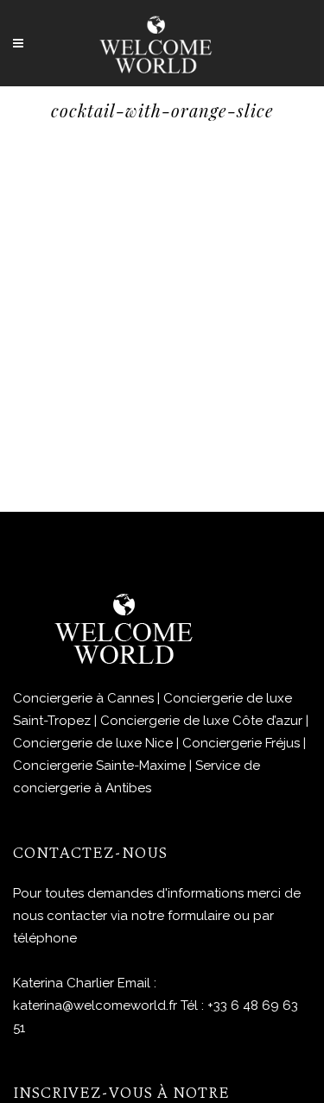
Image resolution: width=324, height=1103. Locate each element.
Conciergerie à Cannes (83, 698)
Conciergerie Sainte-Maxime (99, 765)
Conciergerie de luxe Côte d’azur (201, 720)
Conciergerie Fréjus (241, 743)
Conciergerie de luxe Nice (93, 743)
